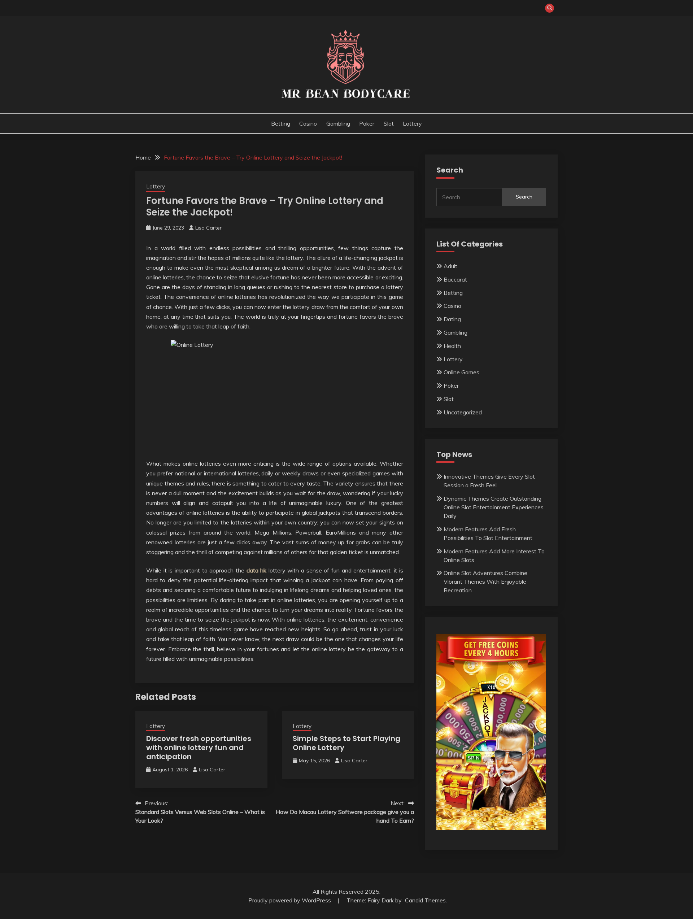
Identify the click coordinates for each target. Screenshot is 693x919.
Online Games (461, 372)
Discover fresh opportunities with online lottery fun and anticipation (198, 747)
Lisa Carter (208, 228)
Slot (389, 123)
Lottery (412, 123)
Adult (450, 266)
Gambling (338, 123)
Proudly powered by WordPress (290, 900)
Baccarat (455, 279)
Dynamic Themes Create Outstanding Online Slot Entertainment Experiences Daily (494, 507)
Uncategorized (463, 412)
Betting (280, 123)
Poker (366, 123)
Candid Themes (425, 900)
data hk (257, 570)
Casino (308, 123)
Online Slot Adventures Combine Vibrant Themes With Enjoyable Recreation (485, 581)
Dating (452, 319)
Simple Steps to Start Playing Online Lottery (346, 743)
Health (452, 345)
